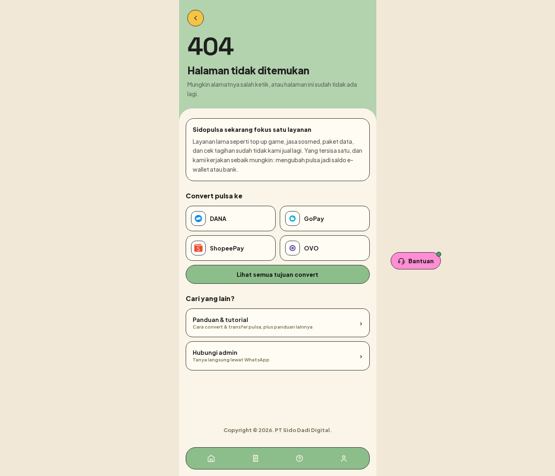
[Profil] (343, 458)
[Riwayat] (255, 458)
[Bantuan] (299, 458)
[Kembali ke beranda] (195, 18)
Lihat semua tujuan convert (277, 274)
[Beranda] (211, 458)
